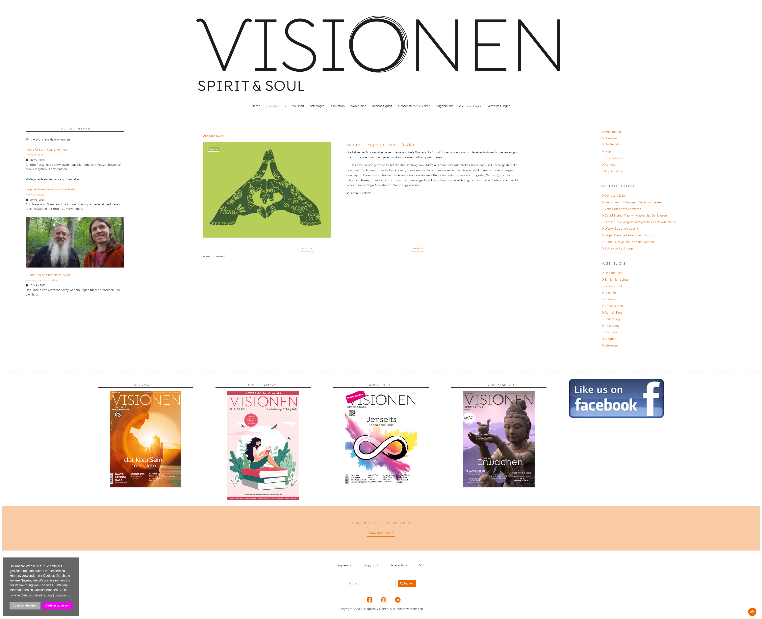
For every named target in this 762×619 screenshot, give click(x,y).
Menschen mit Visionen (414, 106)
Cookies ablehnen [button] (25, 605)
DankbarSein (613, 273)
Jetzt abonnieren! (381, 532)
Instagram (381, 600)
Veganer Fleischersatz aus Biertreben (51, 189)
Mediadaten (613, 132)
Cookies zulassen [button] (57, 605)
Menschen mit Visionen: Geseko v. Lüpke (633, 202)
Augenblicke (444, 106)
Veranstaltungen (498, 106)
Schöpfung (612, 319)
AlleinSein (611, 293)
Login (609, 151)
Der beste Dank (615, 195)
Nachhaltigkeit (382, 106)
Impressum (345, 565)
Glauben (610, 339)
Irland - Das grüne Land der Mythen (629, 242)
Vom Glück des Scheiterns (623, 209)
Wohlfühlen (358, 106)
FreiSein (610, 299)
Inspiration (337, 106)
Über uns (611, 138)
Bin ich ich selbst (616, 279)
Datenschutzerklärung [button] (36, 595)
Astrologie (317, 106)
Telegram (395, 600)
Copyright (371, 565)
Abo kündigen (614, 171)
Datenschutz (398, 565)
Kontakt (610, 165)
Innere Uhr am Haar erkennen (46, 149)
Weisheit (298, 106)
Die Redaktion (614, 144)
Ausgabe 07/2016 (214, 136)
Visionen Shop (469, 106)
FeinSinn (611, 332)
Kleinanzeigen (614, 158)
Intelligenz (612, 325)
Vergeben (611, 345)
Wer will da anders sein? (621, 228)
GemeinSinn (613, 312)
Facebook (367, 600)
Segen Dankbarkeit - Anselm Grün (628, 235)
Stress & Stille (614, 306)
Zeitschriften (274, 106)
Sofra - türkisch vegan (620, 248)
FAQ (608, 145)
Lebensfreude (614, 286)
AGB (421, 565)
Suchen (408, 583)
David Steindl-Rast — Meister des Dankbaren (636, 215)
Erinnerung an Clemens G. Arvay (48, 275)
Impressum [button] (63, 595)
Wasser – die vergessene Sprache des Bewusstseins (640, 222)
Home (256, 106)
